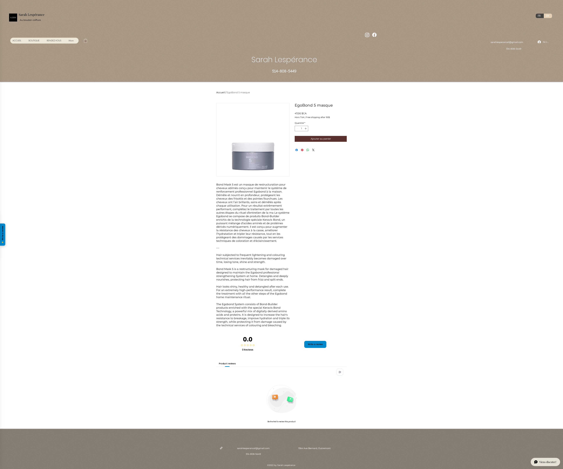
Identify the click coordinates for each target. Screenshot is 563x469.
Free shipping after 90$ (318, 117)
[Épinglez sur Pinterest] (302, 150)
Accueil (220, 92)
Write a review (315, 344)
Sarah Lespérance (31, 14)
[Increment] (306, 128)
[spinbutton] (301, 128)
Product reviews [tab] (227, 363)
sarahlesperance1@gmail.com (507, 42)
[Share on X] (313, 150)
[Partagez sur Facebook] (296, 150)
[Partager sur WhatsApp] (308, 150)
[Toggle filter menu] (339, 372)
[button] (85, 40)
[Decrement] (297, 128)
